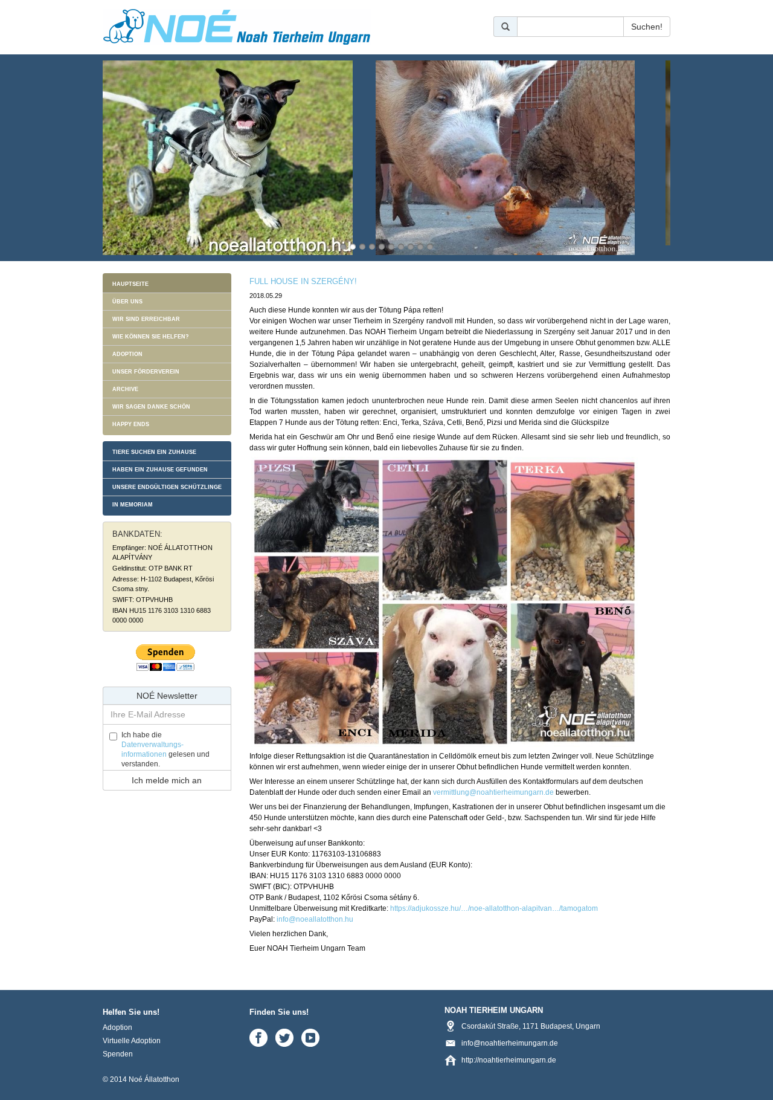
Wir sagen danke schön (151, 407)
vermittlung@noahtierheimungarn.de (493, 792)
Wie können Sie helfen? (150, 337)
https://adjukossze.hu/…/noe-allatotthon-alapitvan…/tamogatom (494, 908)
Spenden (118, 1054)
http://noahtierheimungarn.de (508, 1060)
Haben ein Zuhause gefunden (160, 470)
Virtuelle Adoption (132, 1041)
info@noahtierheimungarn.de (509, 1043)
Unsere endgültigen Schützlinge (167, 487)
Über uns (127, 302)
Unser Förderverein (145, 372)
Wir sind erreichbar (146, 319)
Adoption (127, 354)
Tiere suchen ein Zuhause (154, 452)
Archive (125, 389)
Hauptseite (130, 284)
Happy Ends (130, 424)
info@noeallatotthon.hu (315, 919)
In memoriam (132, 505)
